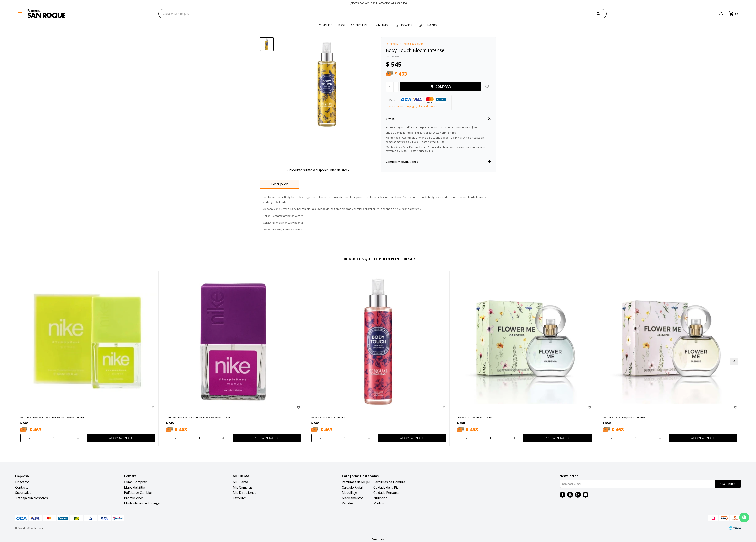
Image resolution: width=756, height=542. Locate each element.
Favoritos (240, 498)
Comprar (443, 86)
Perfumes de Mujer (356, 482)
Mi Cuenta (240, 482)
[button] (602, 13)
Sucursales (363, 25)
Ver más (378, 539)
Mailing (327, 25)
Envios (385, 25)
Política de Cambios (138, 492)
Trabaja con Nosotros (31, 498)
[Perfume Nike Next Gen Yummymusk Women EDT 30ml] (87, 341)
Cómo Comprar (135, 482)
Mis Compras (242, 487)
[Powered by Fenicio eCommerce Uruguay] (735, 528)
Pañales (347, 503)
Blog (341, 25)
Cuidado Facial (352, 487)
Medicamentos (352, 498)
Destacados (430, 25)
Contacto (22, 487)
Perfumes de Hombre (389, 482)
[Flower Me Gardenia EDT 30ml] (524, 341)
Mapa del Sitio (134, 487)
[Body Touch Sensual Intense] (378, 341)
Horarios (406, 25)
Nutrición (380, 498)
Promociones (134, 498)
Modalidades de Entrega (142, 503)
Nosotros (22, 482)
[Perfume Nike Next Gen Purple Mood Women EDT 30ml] (233, 341)
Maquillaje (349, 492)
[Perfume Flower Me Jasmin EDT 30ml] (670, 341)
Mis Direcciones (244, 492)
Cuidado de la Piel (386, 487)
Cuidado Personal (386, 492)
